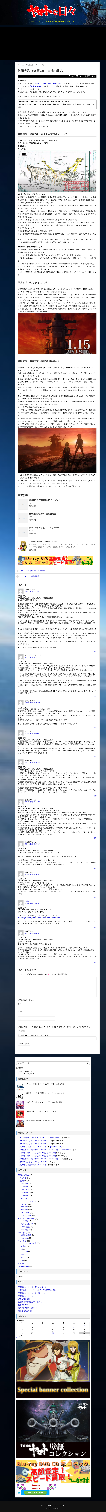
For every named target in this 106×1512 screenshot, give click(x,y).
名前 (19, 1004)
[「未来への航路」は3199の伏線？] (23, 546)
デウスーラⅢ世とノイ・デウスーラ (44, 528)
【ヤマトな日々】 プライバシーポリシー (53, 1505)
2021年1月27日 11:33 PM (32, 762)
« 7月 (18, 1337)
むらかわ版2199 (27, 1224)
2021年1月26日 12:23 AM (32, 702)
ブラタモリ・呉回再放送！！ (32, 576)
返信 (95, 651)
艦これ (23, 1257)
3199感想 (24, 1221)
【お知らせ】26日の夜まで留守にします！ (40, 1111)
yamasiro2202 (55, 1147)
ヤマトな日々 (55, 1508)
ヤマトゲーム (23, 1233)
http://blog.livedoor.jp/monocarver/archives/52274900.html (39, 918)
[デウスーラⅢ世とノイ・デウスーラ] (23, 532)
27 (53, 1333)
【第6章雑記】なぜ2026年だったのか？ (39, 1120)
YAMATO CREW (24, 1299)
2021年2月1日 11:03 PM (32, 933)
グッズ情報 (25, 1212)
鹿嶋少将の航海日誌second (28, 1308)
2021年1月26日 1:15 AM (32, 733)
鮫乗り (27, 901)
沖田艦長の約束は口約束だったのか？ (45, 500)
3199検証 (24, 1186)
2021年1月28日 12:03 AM (32, 844)
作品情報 (24, 1209)
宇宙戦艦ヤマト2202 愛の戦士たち (31, 1293)
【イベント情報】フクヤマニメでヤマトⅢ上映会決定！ (45, 1084)
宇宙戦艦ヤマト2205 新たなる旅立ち (32, 1287)
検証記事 (21, 1181)
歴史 (23, 1254)
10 (94, 76)
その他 (20, 1249)
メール (20, 1011)
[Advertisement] (53, 43)
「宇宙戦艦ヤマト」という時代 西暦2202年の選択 (37, 1290)
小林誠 (23, 1246)
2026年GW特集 (24, 1175)
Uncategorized (23, 1266)
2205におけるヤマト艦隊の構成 (42, 514)
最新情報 (24, 1206)
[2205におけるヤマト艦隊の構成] (23, 518)
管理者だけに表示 (27, 1000)
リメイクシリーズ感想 (26, 1219)
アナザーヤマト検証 (28, 1201)
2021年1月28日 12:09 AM (32, 874)
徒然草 (20, 1260)
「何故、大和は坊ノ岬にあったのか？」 (49, 83)
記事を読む (32, 506)
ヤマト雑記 (22, 1241)
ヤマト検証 (86, 76)
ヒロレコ (24, 1238)
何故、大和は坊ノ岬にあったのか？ (34, 571)
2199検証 (24, 1195)
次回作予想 (22, 1178)
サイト (20, 1019)
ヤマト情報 (22, 1204)
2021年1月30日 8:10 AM (32, 903)
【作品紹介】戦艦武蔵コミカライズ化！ (33, 1147)
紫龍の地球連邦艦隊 (25, 1311)
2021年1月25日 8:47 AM (32, 591)
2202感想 (24, 1230)
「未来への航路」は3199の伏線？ (43, 541)
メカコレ (24, 1251)
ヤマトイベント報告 (28, 1243)
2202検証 (24, 1192)
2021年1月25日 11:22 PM (32, 657)
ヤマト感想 (25, 1227)
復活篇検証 (25, 1198)
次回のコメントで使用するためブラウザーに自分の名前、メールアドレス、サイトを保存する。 (56, 1027)
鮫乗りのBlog (23, 1305)
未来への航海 (26, 1235)
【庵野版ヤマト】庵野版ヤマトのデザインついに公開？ (45, 1093)
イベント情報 (26, 1215)
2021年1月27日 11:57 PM (32, 802)
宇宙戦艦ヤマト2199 (25, 1296)
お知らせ (21, 1263)
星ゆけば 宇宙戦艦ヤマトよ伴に (30, 1302)
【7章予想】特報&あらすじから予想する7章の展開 (43, 1102)
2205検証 (24, 1183)
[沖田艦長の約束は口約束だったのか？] (23, 504)
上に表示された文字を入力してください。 (33, 1035)
